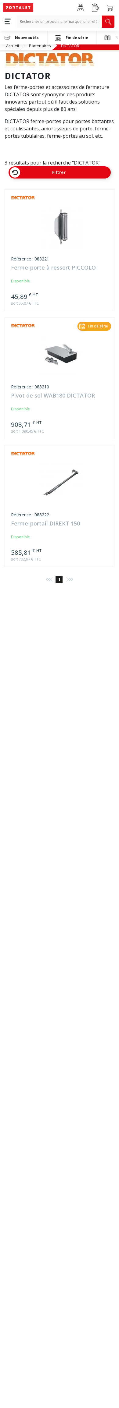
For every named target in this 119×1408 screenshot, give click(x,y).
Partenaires (40, 45)
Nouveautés (27, 37)
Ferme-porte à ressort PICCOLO (53, 268)
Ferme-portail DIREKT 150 (45, 524)
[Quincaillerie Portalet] (18, 7)
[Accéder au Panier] (110, 8)
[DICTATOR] (23, 198)
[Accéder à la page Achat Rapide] (95, 8)
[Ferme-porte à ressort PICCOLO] (61, 229)
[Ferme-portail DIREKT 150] (61, 485)
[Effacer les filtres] (15, 172)
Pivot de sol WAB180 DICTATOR (53, 396)
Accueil (12, 45)
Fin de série (77, 37)
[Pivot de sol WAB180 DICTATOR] (61, 357)
